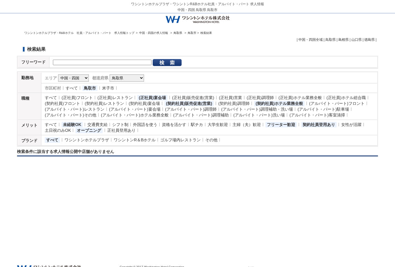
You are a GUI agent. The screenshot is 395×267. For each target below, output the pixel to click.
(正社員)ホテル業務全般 (300, 97)
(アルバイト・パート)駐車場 (323, 109)
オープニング (89, 130)
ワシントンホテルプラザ (86, 140)
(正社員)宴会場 (152, 97)
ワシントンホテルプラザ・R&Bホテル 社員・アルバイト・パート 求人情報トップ (79, 32)
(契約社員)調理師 (234, 103)
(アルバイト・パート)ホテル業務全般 (135, 115)
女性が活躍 (351, 124)
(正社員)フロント (77, 97)
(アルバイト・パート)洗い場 (259, 115)
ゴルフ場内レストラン (180, 140)
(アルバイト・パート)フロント (337, 103)
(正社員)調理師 (260, 97)
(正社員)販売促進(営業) (193, 97)
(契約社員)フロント (62, 103)
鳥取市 (90, 88)
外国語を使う (145, 124)
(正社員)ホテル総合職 (346, 97)
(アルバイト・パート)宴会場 (134, 109)
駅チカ (197, 124)
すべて (72, 88)
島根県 (343, 40)
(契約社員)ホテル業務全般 (279, 103)
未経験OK (72, 124)
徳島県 (369, 40)
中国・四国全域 (310, 40)
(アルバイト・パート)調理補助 (201, 115)
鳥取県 (177, 32)
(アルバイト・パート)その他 (70, 115)
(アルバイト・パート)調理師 (191, 109)
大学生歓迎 (218, 124)
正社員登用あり (121, 130)
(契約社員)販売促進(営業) (189, 103)
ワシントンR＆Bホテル (135, 140)
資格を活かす (174, 124)
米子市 (108, 88)
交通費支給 (97, 124)
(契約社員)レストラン (104, 103)
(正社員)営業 (230, 97)
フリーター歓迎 (281, 124)
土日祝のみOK (58, 130)
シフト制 (120, 124)
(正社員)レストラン (115, 97)
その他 (211, 140)
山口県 (356, 40)
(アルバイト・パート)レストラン (74, 109)
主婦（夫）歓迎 (246, 124)
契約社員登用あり (319, 124)
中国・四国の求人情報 (154, 32)
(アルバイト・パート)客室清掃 (317, 115)
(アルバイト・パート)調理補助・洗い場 (257, 109)
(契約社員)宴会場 (144, 103)
